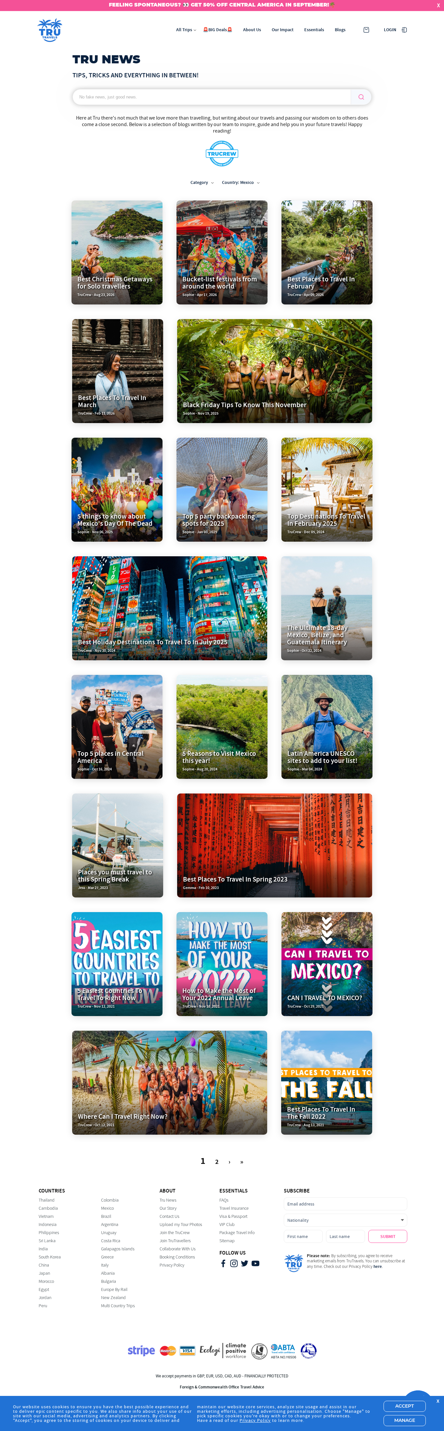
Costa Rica (110, 1241)
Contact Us (169, 1216)
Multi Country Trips (118, 1306)
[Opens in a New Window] (223, 1264)
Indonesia (48, 1224)
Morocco (46, 1281)
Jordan (45, 1297)
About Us (252, 30)
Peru (43, 1306)
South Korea (50, 1257)
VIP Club (227, 1224)
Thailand (47, 1200)
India (43, 1249)
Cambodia (48, 1208)
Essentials (314, 30)
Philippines (49, 1232)
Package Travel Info (237, 1232)
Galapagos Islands (118, 1249)
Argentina (109, 1224)
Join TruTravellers (175, 1241)
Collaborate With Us (178, 1249)
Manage (404, 1420)
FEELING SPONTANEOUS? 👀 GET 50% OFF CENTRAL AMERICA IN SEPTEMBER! (219, 4)
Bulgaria (108, 1281)
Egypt (44, 1289)
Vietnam (46, 1216)
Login (390, 30)
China (44, 1265)
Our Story (168, 1208)
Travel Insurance (234, 1208)
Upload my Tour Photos (181, 1224)
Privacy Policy (172, 1265)
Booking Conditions (177, 1257)
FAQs (224, 1200)
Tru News (168, 1200)
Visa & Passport (233, 1216)
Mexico (107, 1208)
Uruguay (108, 1232)
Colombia (110, 1200)
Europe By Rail (114, 1289)
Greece (107, 1257)
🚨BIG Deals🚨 (217, 30)
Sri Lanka (47, 1241)
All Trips (184, 30)
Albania (108, 1273)
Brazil (106, 1216)
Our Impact (283, 30)
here (377, 1266)
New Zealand (113, 1297)
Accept (404, 1406)
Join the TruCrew (175, 1232)
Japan (44, 1273)
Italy (105, 1265)
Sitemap (227, 1241)
